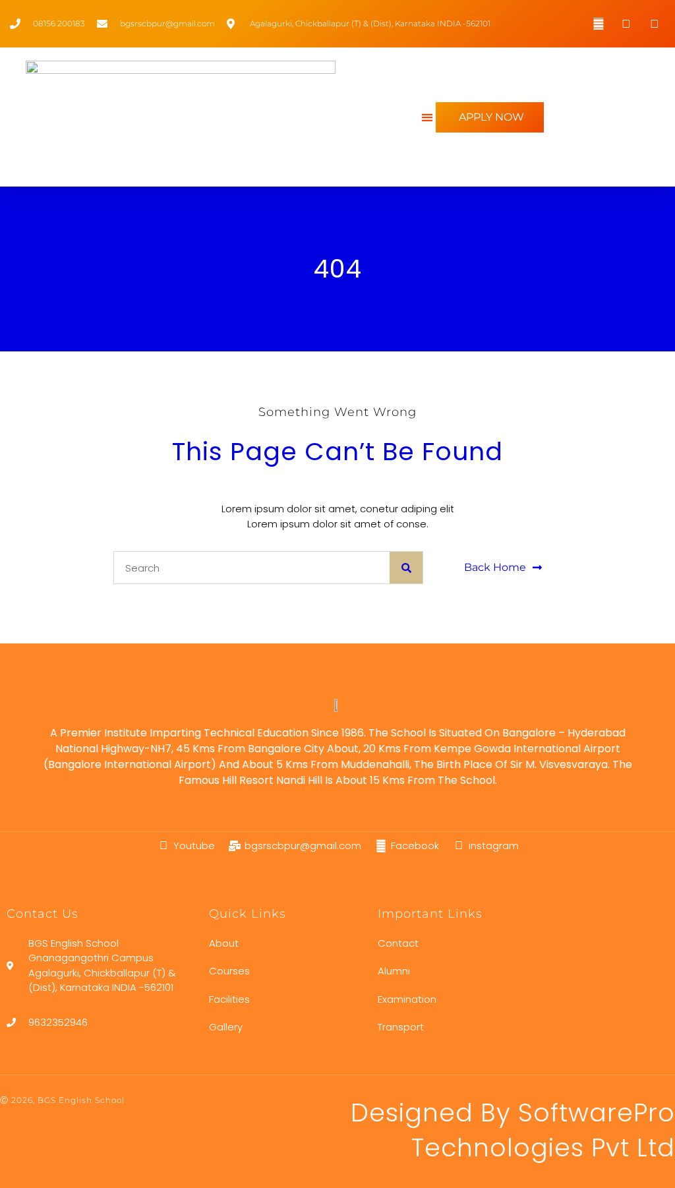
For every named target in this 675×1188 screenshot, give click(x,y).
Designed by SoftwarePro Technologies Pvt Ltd (513, 1130)
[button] (427, 117)
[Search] (406, 567)
